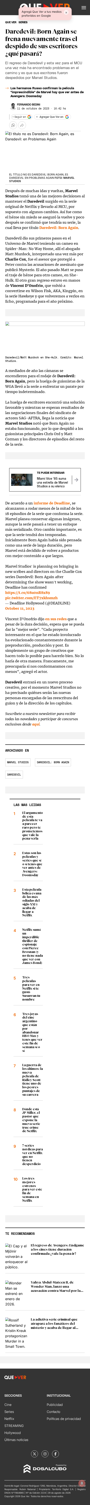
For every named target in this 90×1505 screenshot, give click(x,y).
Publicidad (55, 1405)
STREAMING (14, 1426)
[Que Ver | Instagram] (45, 1454)
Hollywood (12, 1433)
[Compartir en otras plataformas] (22, 125)
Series (9, 1412)
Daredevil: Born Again (58, 227)
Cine (8, 1405)
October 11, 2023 (19, 608)
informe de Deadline (52, 503)
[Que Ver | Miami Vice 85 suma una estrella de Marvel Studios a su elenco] (76, 479)
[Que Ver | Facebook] (55, 1454)
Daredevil (14, 774)
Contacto (53, 1412)
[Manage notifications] (81, 1483)
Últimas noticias (16, 1440)
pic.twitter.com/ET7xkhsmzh (31, 598)
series (23, 22)
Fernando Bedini (28, 104)
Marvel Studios (18, 762)
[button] (83, 7)
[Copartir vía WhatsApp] (13, 125)
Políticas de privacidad (64, 1419)
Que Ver (10, 22)
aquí (36, 724)
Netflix (9, 1419)
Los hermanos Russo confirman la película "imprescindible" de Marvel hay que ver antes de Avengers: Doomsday (47, 92)
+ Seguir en (19, 117)
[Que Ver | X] (34, 1454)
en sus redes (56, 619)
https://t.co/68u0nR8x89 (27, 592)
